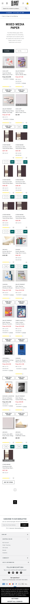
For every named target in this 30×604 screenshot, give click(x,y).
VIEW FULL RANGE (8, 90)
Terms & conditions (18, 528)
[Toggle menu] (2, 3)
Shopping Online (7, 539)
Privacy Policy (22, 595)
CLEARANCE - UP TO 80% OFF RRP (15, 12)
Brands (4, 550)
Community (6, 558)
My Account (6, 542)
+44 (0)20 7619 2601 (22, 579)
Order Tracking (6, 545)
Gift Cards (5, 547)
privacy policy (12, 528)
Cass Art (4, 534)
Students (5, 552)
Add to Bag (25, 127)
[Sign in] (23, 3)
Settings (15, 598)
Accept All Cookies (15, 601)
